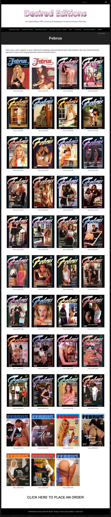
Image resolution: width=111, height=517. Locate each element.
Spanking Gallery (41, 29)
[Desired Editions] (55, 10)
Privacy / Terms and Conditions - (64, 512)
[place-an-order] (55, 496)
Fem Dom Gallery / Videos (58, 29)
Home (99, 33)
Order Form (79, 512)
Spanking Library (89, 29)
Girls (70, 29)
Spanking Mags (14, 29)
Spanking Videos (27, 29)
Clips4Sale (77, 29)
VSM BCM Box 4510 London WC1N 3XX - (41, 512)
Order (100, 29)
